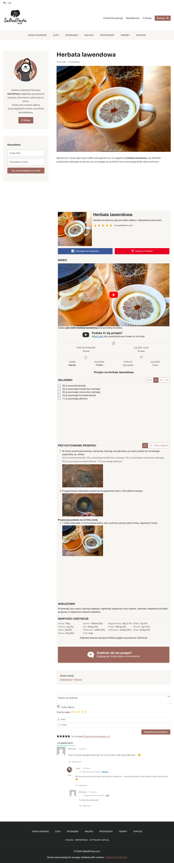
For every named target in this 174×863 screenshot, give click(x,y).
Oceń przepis (63, 712)
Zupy (56, 35)
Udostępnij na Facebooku (87, 251)
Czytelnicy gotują (113, 18)
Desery (125, 35)
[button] (95, 225)
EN (9, 3)
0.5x (149, 380)
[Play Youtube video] (113, 294)
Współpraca (132, 18)
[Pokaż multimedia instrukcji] (145, 445)
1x (156, 380)
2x (161, 380)
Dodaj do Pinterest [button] (144, 251)
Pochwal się (103, 656)
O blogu (147, 18)
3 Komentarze (74, 62)
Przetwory (107, 35)
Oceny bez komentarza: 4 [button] (96, 736)
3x (166, 380)
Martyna (105, 772)
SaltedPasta (66, 679)
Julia (107, 795)
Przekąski (71, 35)
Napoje (141, 35)
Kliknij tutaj (97, 336)
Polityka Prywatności (116, 857)
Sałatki (89, 35)
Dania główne (37, 35)
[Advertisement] (114, 187)
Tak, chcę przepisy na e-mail (26, 170)
